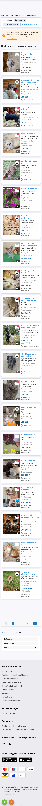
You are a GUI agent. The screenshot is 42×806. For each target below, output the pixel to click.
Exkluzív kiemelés (9, 713)
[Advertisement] (21, 608)
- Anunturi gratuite (14, 726)
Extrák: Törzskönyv (10, 24)
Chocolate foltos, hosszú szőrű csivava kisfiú (29, 245)
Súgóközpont (7, 671)
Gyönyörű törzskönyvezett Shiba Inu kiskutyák (29, 574)
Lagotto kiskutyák (28, 460)
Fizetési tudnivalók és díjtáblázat (15, 675)
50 (39, 46)
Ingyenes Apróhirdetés (11, 791)
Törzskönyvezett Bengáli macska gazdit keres (30, 300)
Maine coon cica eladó (29, 434)
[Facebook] (4, 743)
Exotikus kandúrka (28, 133)
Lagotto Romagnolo (29, 188)
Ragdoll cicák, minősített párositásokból (27, 218)
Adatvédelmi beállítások (12, 686)
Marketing (6, 693)
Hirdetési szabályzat (10, 679)
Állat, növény (19, 20)
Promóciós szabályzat (11, 701)
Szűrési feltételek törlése (30, 24)
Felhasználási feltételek (12, 682)
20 (35, 46)
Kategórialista (8, 697)
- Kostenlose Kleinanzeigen (18, 730)
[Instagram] (10, 743)
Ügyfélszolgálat (8, 690)
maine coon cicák (28, 381)
